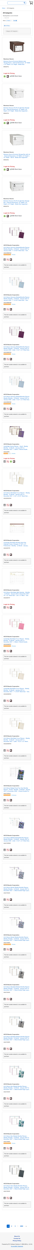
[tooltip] (5, 76)
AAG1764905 (7, 1141)
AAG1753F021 (7, 793)
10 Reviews (13, 795)
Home (3, 8)
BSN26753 (6, 206)
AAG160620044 (7, 498)
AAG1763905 (7, 1042)
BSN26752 (6, 113)
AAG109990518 (7, 352)
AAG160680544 (7, 694)
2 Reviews (13, 646)
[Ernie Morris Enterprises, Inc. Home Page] (3, 3)
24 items (8, 20)
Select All (6, 18)
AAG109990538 (7, 402)
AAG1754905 (7, 942)
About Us (17, 1236)
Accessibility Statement (17, 1246)
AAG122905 (6, 451)
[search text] (24, 3)
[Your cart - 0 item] (31, 3)
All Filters (7, 25)
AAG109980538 (7, 302)
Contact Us (17, 1238)
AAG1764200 (7, 1092)
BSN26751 (6, 66)
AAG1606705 (7, 548)
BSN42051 (6, 159)
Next (26, 1226)
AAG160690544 (7, 743)
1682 (21, 1226)
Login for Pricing (9, 73)
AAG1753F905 (7, 843)
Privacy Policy (17, 1240)
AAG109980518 (7, 253)
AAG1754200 (7, 893)
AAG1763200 (7, 992)
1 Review (13, 254)
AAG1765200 (7, 1191)
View (14, 20)
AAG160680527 (7, 644)
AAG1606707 (7, 597)
